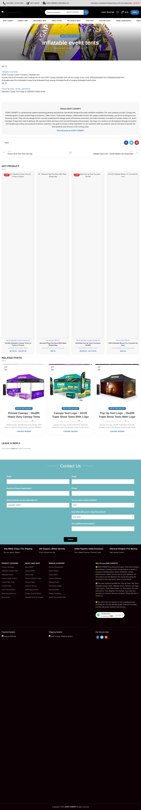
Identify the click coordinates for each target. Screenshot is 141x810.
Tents (7, 143)
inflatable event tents (10, 72)
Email (74, 476)
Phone (74, 488)
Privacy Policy (30, 582)
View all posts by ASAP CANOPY (70, 131)
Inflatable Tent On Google (34, 597)
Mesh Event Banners (9, 593)
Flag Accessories (58, 348)
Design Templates (55, 593)
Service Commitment (56, 567)
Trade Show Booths (8, 589)
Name (10, 476)
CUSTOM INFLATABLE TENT (17, 348)
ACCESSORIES (47, 348)
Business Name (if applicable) (19, 488)
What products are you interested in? (22, 500)
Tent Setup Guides (55, 586)
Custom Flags (6, 586)
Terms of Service (31, 586)
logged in (14, 448)
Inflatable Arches (7, 575)
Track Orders (53, 575)
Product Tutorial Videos (33, 593)
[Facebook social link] (126, 142)
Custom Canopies (8, 567)
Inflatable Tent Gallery (70, 36)
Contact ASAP (30, 571)
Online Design (53, 571)
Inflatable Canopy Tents (10, 571)
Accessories (6, 597)
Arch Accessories (128, 348)
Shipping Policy (54, 582)
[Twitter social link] (131, 142)
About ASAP (29, 567)
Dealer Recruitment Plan (57, 597)
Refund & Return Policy (33, 578)
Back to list (70, 152)
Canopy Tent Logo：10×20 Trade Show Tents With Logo (70, 415)
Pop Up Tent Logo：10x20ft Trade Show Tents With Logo (117, 415)
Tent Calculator (54, 589)
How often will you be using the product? (89, 512)
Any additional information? (83, 524)
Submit (70, 539)
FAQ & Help (29, 575)
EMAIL (135, 12)
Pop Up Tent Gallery (24, 408)
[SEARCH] (86, 12)
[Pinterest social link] (137, 142)
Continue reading (24, 431)
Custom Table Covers (9, 578)
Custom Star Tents (8, 582)
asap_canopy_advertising (20, 89)
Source (4, 89)
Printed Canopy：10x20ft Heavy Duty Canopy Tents (24, 415)
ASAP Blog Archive (31, 589)
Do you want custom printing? (84, 500)
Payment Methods (55, 578)
